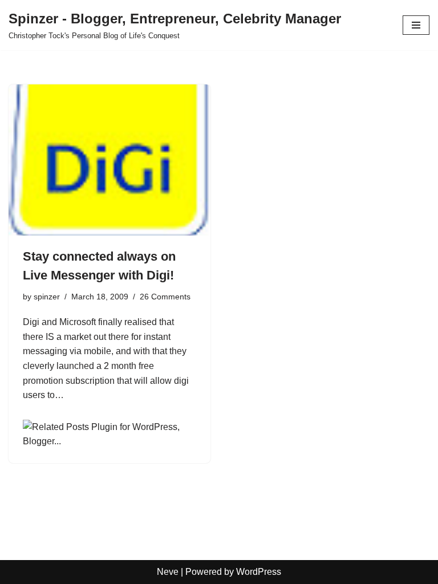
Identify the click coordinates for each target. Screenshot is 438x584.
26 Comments (165, 296)
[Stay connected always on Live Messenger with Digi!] (109, 160)
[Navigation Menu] (416, 25)
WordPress (258, 572)
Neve (168, 572)
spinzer (47, 296)
